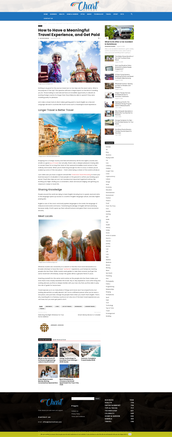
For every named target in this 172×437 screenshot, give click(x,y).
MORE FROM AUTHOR (59, 340)
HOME (46, 14)
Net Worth (109, 273)
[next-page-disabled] (42, 388)
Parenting (109, 276)
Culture (108, 179)
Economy (109, 187)
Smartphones (110, 294)
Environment (110, 195)
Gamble (108, 211)
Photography (110, 281)
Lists (107, 254)
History (108, 227)
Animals (108, 147)
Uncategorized (110, 313)
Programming (110, 286)
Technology (98, 14)
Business (53, 14)
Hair (107, 222)
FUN (107, 208)
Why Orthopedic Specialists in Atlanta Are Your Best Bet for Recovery (124, 112)
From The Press (111, 206)
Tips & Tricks (110, 308)
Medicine (108, 262)
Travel (108, 14)
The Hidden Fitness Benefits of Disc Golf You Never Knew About (124, 58)
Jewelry (108, 243)
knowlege (78, 306)
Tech (107, 302)
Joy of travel (66, 306)
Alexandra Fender (110, 46)
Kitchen (108, 246)
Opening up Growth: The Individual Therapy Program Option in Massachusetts (123, 103)
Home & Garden (72, 14)
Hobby (108, 230)
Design (108, 182)
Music (89, 14)
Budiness (49, 306)
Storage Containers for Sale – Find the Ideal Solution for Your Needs (124, 122)
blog (107, 152)
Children (108, 168)
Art (107, 149)
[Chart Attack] (86, 6)
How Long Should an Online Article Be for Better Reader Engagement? (123, 67)
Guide (107, 219)
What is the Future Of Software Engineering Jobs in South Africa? (46, 360)
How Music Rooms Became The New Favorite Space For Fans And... (123, 131)
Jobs (57, 306)
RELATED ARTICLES (45, 340)
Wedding (108, 316)
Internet (108, 241)
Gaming (108, 214)
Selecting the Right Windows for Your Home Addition (51, 316)
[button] (132, 14)
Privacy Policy (75, 414)
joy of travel (54, 163)
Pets (122, 14)
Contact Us (48, 18)
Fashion (108, 198)
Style (83, 14)
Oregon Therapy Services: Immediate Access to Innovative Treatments (123, 94)
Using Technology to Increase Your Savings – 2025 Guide (69, 360)
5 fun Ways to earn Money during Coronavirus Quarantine (48, 381)
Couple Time (110, 171)
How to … (109, 238)
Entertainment (110, 192)
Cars (107, 163)
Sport (115, 14)
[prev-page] (39, 388)
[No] (170, 434)
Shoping (108, 292)
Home (39, 23)
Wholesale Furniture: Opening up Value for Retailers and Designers (123, 85)
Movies (108, 265)
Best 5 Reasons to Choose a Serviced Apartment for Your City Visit (69, 382)
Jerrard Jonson (44, 38)
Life (107, 251)
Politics (108, 284)
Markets (108, 259)
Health (61, 14)
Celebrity (108, 165)
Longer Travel (90, 306)
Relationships (110, 289)
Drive (107, 184)
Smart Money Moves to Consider (89, 315)
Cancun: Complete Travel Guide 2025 (88, 359)
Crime (107, 174)
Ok (130, 434)
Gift (107, 217)
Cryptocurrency (110, 176)
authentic (67, 269)
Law (107, 249)
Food (107, 203)
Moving (108, 268)
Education (109, 190)
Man (107, 257)
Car (107, 38)
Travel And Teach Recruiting (81, 175)
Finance (108, 200)
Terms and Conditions (78, 416)
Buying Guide (110, 157)
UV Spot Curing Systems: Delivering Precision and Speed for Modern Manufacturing (124, 76)
